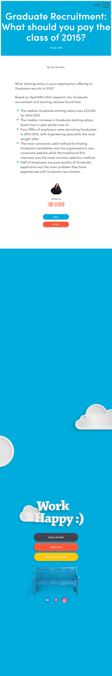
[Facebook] (56, 601)
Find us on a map (56, 556)
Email (56, 224)
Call (56, 216)
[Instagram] (64, 601)
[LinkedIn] (47, 601)
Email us (56, 547)
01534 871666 (56, 537)
